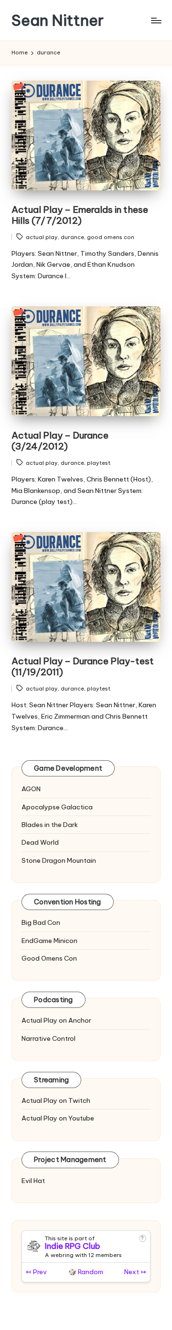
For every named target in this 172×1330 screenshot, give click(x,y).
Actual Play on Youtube (58, 1118)
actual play (42, 237)
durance (72, 237)
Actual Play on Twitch (56, 1100)
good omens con (110, 237)
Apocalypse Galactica (57, 807)
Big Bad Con (41, 922)
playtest (98, 463)
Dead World (40, 842)
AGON (31, 789)
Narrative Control (48, 1038)
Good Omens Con (49, 958)
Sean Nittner (57, 20)
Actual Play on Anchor (56, 1020)
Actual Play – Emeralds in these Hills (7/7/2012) (79, 215)
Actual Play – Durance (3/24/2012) (59, 440)
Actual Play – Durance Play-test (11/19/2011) (82, 666)
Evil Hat (33, 1180)
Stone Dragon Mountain (59, 860)
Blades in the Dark (50, 824)
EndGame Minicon (49, 940)
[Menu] (156, 20)
